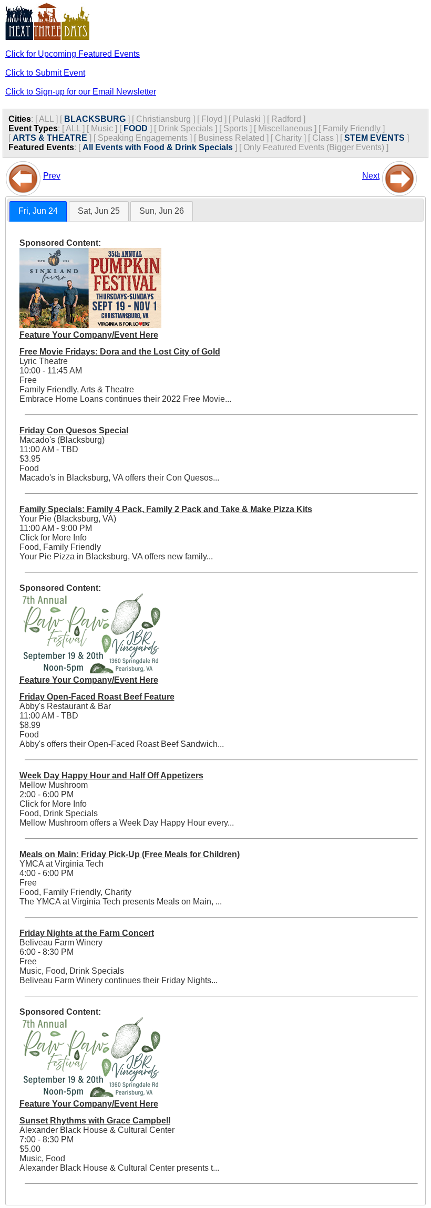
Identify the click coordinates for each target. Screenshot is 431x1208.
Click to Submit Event (45, 72)
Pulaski (247, 118)
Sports (235, 128)
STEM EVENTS (374, 137)
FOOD (136, 128)
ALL (46, 118)
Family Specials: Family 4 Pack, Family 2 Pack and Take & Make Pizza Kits (165, 509)
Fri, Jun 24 (38, 210)
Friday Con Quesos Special (73, 430)
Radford (286, 118)
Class (323, 137)
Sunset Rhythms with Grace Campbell (94, 1120)
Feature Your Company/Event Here (88, 334)
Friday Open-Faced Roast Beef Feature (97, 696)
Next (370, 175)
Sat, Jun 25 (99, 210)
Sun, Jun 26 (161, 210)
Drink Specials (185, 128)
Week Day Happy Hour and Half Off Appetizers (111, 775)
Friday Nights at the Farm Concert (86, 933)
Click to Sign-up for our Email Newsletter (80, 91)
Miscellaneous (285, 128)
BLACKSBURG (95, 118)
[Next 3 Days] (399, 175)
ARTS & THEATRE (50, 137)
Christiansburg (163, 118)
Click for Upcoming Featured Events (72, 53)
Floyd (211, 118)
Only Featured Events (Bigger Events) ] (315, 147)
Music (102, 128)
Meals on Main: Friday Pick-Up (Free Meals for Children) (129, 854)
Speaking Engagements (143, 137)
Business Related (231, 137)
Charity (288, 137)
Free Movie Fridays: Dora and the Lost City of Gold (119, 351)
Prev (51, 175)
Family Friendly (352, 128)
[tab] (38, 211)
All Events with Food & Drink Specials (158, 147)
